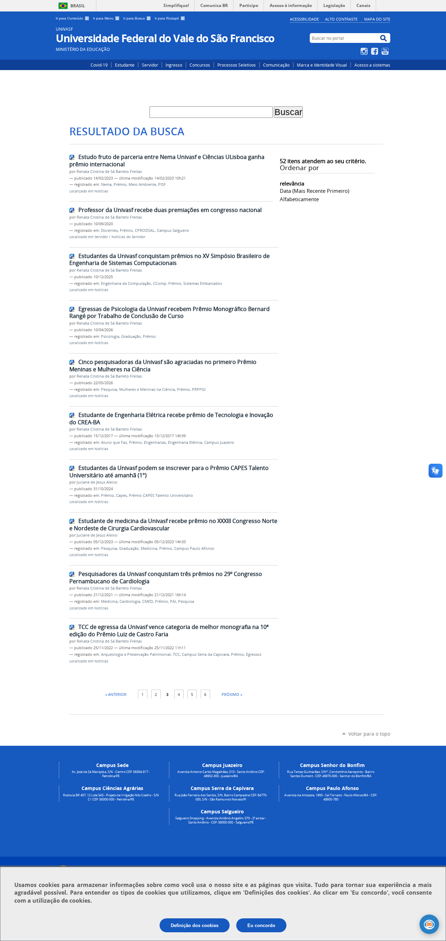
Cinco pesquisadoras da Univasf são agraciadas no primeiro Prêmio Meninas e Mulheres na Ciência (162, 365)
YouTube (386, 51)
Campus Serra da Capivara (205, 654)
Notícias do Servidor (128, 237)
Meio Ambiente (142, 184)
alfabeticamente (299, 199)
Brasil (77, 6)
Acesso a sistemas (372, 65)
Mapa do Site (377, 19)
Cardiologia (130, 601)
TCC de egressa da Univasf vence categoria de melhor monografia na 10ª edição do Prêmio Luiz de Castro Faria (169, 630)
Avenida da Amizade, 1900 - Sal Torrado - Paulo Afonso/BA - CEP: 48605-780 (330, 797)
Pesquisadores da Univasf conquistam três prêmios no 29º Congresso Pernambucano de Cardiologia (165, 577)
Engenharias (155, 442)
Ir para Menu (105, 18)
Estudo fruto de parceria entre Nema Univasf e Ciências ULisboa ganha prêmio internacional (166, 160)
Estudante (124, 65)
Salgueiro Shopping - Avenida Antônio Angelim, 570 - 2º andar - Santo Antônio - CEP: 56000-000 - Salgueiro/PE (221, 820)
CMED (147, 601)
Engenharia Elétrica (185, 442)
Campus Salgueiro (173, 230)
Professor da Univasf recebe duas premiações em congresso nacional (170, 210)
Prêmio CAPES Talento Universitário (161, 495)
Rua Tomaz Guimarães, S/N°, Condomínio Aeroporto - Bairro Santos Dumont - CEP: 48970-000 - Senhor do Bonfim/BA (330, 774)
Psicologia (110, 336)
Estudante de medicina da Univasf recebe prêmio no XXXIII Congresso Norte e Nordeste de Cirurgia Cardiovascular (173, 524)
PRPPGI (199, 389)
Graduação (131, 336)
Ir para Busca (136, 18)
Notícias (101, 191)
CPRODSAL (145, 230)
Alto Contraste (341, 19)
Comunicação (276, 65)
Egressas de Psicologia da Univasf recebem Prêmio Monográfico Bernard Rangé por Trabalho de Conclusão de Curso (169, 312)
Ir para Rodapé (169, 18)
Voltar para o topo (369, 733)
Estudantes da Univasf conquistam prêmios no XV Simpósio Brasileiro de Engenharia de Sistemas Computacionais (169, 259)
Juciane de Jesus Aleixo (97, 482)
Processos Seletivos (236, 65)
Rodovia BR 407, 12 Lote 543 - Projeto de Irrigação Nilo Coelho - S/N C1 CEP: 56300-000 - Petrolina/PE (111, 797)
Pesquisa (109, 389)
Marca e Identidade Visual (322, 65)
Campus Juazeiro (219, 442)
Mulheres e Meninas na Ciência (147, 389)
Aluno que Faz (114, 442)
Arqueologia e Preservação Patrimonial (136, 654)
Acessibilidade (304, 19)
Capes (121, 495)
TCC (176, 654)
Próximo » (232, 694)
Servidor (150, 65)
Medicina (149, 548)
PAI (173, 601)
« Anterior (115, 694)
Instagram (365, 51)
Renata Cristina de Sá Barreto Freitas (109, 171)
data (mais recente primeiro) (314, 190)
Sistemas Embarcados (202, 283)
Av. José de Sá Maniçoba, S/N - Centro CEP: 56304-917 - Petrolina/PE (111, 774)
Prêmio (120, 184)
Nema (106, 184)
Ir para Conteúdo (72, 18)
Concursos (200, 65)
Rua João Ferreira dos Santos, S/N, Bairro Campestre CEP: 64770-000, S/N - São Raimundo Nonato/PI (221, 797)
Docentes (109, 230)
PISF (162, 184)
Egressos (253, 654)
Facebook (375, 51)
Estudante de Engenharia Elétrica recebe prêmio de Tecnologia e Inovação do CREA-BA (171, 418)
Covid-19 (99, 65)
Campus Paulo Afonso (194, 548)
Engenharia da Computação (126, 283)
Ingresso (174, 65)
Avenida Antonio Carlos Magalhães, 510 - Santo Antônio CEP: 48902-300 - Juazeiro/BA (220, 774)
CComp (159, 283)
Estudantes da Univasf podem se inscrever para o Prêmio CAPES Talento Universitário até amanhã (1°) (169, 471)
